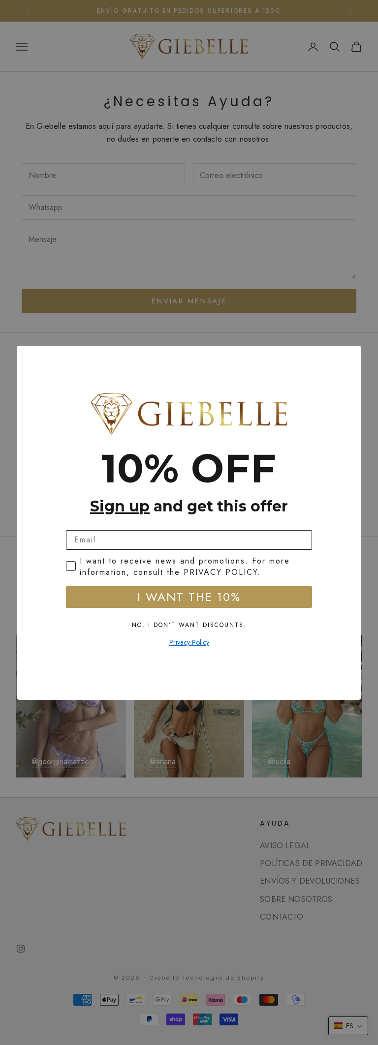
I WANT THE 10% (189, 596)
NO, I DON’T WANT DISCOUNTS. (189, 625)
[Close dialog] (350, 356)
